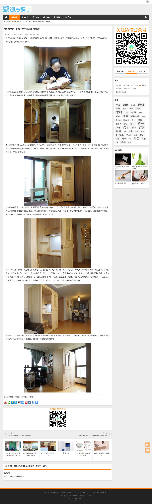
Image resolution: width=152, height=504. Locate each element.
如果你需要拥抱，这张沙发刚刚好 (19, 435)
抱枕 (140, 113)
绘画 (136, 131)
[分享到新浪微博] (5, 402)
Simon (8, 34)
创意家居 (14, 17)
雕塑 (136, 138)
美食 (142, 131)
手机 (119, 112)
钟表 (124, 138)
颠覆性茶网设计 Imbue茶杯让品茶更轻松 (93, 435)
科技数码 (46, 17)
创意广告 (68, 17)
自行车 (120, 134)
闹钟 (130, 139)
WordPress (90, 495)
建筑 (138, 108)
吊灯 (118, 108)
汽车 (126, 127)
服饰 (140, 120)
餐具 (123, 142)
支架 (143, 116)
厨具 (133, 105)
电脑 (125, 131)
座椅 (131, 109)
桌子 (132, 123)
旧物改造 (126, 120)
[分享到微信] (9, 402)
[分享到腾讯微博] (15, 402)
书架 (118, 105)
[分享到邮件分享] (22, 402)
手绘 (126, 113)
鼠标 (129, 142)
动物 (126, 105)
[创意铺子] (17, 6)
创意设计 (25, 17)
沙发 (134, 127)
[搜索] (146, 17)
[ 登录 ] (11, 476)
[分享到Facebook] (29, 402)
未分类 (134, 89)
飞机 (117, 142)
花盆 (142, 135)
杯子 (125, 124)
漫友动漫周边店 (121, 92)
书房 (11, 397)
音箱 (144, 138)
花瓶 (135, 135)
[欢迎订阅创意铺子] (147, 1)
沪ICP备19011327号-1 (76, 498)
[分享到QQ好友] (19, 402)
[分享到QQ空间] (12, 402)
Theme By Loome (76, 501)
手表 (133, 112)
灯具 (142, 127)
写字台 (24, 397)
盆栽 (131, 131)
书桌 (17, 397)
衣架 (117, 139)
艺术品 (128, 135)
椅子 (141, 123)
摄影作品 (135, 116)
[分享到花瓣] (26, 402)
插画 (126, 116)
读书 (31, 397)
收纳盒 (118, 120)
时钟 (133, 120)
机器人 (118, 124)
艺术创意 (57, 17)
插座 (118, 116)
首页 (6, 17)
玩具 (118, 131)
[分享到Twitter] (33, 402)
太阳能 (125, 109)
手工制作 (36, 17)
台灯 (141, 105)
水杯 (118, 127)
